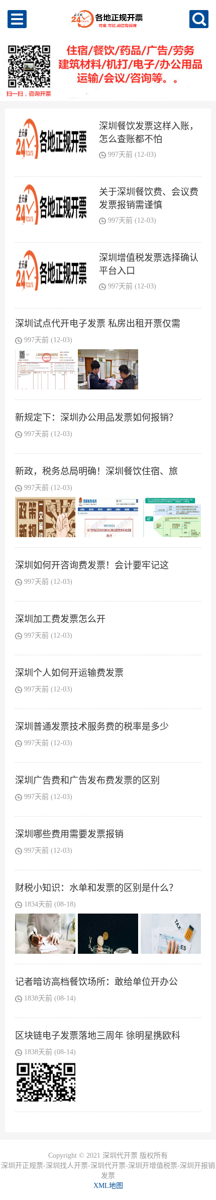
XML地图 (108, 1185)
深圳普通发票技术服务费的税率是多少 (92, 727)
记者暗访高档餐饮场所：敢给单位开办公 (96, 982)
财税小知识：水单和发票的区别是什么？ (96, 888)
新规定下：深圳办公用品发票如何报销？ (96, 418)
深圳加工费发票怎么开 (60, 619)
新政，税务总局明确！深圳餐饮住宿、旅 (96, 471)
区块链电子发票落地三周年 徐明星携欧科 (97, 1036)
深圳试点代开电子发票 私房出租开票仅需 (97, 324)
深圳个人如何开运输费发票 (69, 673)
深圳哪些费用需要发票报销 (69, 834)
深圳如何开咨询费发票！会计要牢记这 (92, 565)
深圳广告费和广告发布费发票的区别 (87, 780)
